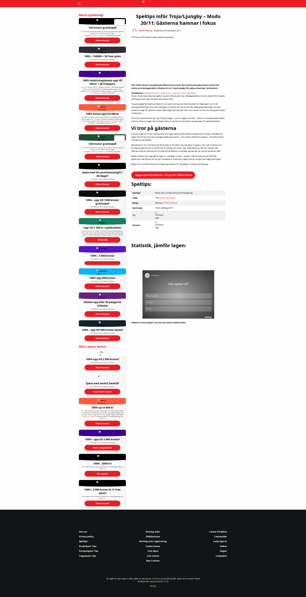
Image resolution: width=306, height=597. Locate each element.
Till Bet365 (102, 240)
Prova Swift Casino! (102, 391)
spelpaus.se (115, 121)
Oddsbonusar (153, 536)
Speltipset (165, 93)
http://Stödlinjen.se (95, 93)
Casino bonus (153, 546)
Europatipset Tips (88, 551)
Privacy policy (86, 536)
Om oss (83, 531)
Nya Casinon (153, 560)
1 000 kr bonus (169, 203)
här (115, 123)
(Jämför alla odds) (167, 198)
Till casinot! (102, 473)
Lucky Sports (220, 541)
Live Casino (153, 555)
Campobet (221, 555)
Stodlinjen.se (94, 35)
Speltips (83, 541)
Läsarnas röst (178, 93)
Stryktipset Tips (87, 546)
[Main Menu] (81, 3)
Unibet (223, 546)
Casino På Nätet (218, 531)
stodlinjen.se (107, 121)
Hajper (223, 551)
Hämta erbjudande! (102, 447)
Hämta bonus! (102, 40)
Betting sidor (153, 531)
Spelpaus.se (102, 35)
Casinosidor (220, 536)
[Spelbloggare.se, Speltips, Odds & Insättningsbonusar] (153, 3)
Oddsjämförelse (151, 93)
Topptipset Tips (87, 555)
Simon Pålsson (145, 30)
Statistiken (191, 93)
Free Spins (153, 551)
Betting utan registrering (153, 541)
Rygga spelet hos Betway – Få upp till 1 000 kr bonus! (163, 175)
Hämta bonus (102, 156)
